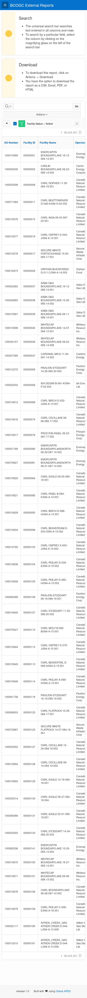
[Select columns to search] (9, 106)
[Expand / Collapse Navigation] (5, 5)
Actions (40, 114)
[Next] (80, 132)
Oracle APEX (63, 991)
